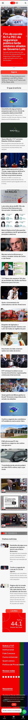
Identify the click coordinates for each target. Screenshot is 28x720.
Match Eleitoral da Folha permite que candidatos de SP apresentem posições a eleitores (14, 232)
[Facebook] (13, 677)
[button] (3, 3)
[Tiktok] (16, 677)
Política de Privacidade (13, 665)
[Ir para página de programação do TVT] (14, 632)
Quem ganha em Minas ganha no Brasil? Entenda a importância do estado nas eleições (14, 397)
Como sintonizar (10, 657)
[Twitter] (11, 677)
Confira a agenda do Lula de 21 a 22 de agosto (17, 569)
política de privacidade (13, 701)
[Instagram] (8, 677)
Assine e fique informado (13, 695)
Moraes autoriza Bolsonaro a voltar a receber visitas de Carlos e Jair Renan (14, 256)
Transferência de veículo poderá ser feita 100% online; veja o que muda (14, 467)
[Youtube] (3, 677)
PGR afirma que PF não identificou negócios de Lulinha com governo (13, 443)
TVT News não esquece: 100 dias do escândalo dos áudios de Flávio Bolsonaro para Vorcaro (14, 280)
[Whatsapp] (6, 677)
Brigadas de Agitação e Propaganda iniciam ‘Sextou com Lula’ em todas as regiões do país (14, 327)
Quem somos (8, 661)
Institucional (8, 650)
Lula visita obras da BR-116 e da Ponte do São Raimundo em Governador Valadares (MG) (13, 208)
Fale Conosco (8, 653)
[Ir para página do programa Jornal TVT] (14, 534)
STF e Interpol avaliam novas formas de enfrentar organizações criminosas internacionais (14, 373)
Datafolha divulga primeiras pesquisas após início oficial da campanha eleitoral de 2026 (13, 111)
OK (14, 704)
